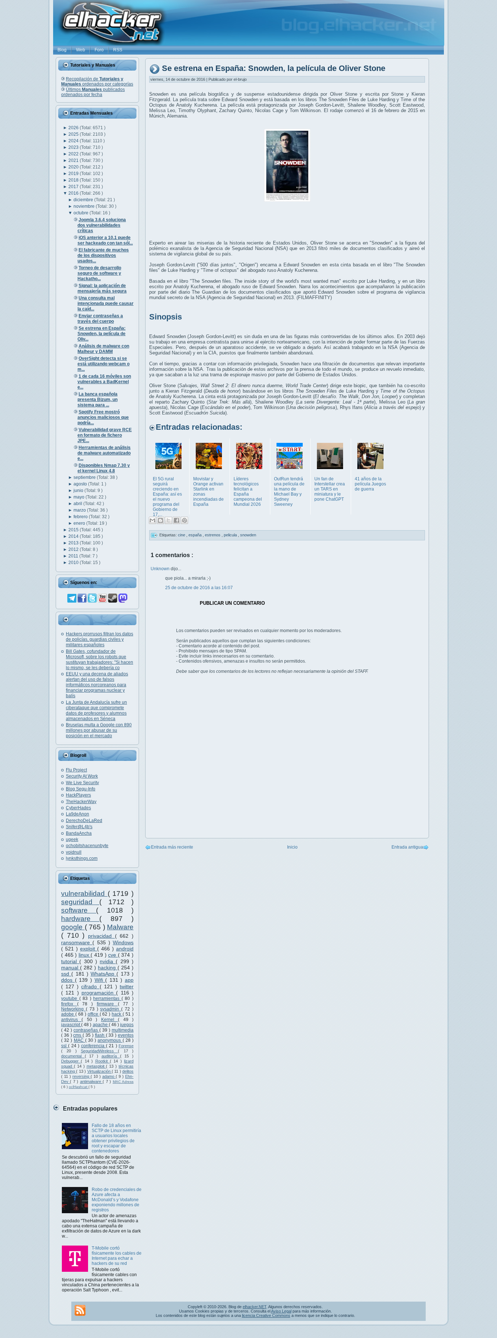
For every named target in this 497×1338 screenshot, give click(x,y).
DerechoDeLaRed (84, 820)
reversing (81, 1076)
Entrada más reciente (172, 847)
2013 (74, 542)
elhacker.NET (254, 1307)
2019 (74, 173)
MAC (79, 1040)
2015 (74, 529)
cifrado (90, 986)
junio (78, 490)
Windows (123, 942)
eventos (126, 1035)
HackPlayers (78, 795)
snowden (248, 535)
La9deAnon (77, 814)
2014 (74, 536)
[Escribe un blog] (160, 520)
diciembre (83, 199)
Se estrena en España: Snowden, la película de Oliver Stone (273, 68)
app (129, 980)
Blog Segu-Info (80, 788)
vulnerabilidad (84, 893)
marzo (80, 510)
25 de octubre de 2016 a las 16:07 (199, 587)
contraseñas (86, 1030)
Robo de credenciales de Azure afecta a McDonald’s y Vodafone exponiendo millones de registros (117, 1199)
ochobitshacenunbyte (87, 845)
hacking (108, 967)
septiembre (85, 477)
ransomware (76, 942)
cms (78, 1035)
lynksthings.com (82, 858)
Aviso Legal (281, 1311)
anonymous (110, 1040)
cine (182, 535)
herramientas (107, 998)
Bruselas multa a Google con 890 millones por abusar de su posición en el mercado (99, 730)
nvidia (108, 961)
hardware (80, 918)
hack (117, 1014)
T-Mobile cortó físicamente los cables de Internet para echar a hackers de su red (117, 1256)
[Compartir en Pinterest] (184, 520)
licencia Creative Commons (266, 1315)
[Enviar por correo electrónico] (152, 520)
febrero (81, 516)
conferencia (93, 1045)
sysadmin (110, 1009)
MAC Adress (123, 1082)
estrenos (213, 535)
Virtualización (99, 1071)
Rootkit (102, 1061)
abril (78, 503)
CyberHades (78, 807)
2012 (74, 549)
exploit (88, 949)
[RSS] (80, 1310)
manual (70, 967)
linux (85, 955)
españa (195, 535)
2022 (74, 153)
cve (113, 955)
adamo (109, 1076)
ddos (68, 980)
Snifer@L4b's (79, 826)
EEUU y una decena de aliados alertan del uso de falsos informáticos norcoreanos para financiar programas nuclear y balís (97, 684)
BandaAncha (79, 833)
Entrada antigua (407, 847)
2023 (74, 147)
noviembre (84, 206)
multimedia (123, 1030)
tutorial (70, 961)
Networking (73, 1009)
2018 (74, 180)
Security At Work (82, 776)
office (94, 1014)
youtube (70, 998)
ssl (64, 1045)
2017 (74, 186)
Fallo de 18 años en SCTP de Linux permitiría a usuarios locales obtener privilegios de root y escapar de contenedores (116, 1138)
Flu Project (76, 770)
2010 (74, 562)
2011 (73, 556)
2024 (74, 140)
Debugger (71, 1061)
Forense (126, 1046)
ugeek (72, 839)
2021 (74, 160)
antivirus (71, 1019)
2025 (74, 134)
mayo (79, 497)
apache (101, 1024)
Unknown (161, 568)
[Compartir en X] (168, 520)
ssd (66, 974)
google (73, 927)
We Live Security (82, 782)
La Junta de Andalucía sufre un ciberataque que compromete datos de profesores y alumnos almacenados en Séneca (96, 710)
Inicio (292, 847)
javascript (71, 1024)
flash (100, 1035)
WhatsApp (103, 974)
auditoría (111, 1056)
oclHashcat (78, 1087)
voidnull (73, 852)
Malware (120, 927)
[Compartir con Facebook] (176, 520)
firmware (107, 1004)
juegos (127, 1024)
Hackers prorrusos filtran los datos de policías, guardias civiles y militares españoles (99, 639)
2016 (74, 193)
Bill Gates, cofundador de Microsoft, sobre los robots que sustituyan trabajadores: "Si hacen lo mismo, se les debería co (99, 659)
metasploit (96, 1066)
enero (79, 523)
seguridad (80, 902)
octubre (81, 212)
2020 (74, 167)
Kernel (109, 1019)
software (78, 910)
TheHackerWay (81, 801)
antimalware (91, 1081)
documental (73, 1056)
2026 (74, 127)
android (125, 949)
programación (98, 993)
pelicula (231, 535)
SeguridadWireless (99, 1051)
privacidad (101, 936)
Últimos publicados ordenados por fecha (93, 92)
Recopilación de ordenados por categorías (97, 81)
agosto (80, 484)
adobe (68, 1014)
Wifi (100, 980)
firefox (69, 1004)
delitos (128, 1071)
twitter (127, 986)
